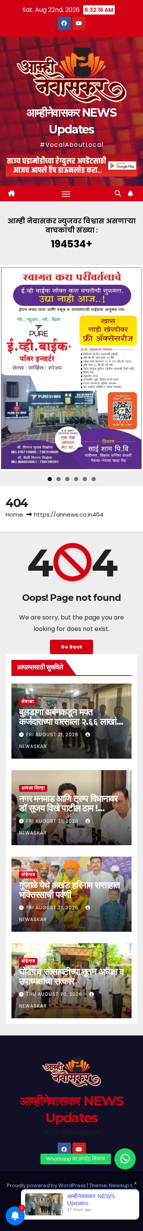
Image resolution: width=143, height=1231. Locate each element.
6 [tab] (94, 479)
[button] (118, 193)
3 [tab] (67, 479)
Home (14, 514)
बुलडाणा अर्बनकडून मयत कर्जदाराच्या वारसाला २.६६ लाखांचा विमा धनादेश (71, 721)
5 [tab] (85, 479)
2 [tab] (58, 479)
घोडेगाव (28, 875)
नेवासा (27, 702)
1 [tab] (50, 479)
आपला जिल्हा (33, 788)
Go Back (71, 647)
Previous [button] (9, 368)
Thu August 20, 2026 (55, 994)
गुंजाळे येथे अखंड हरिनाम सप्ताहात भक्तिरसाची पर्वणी (69, 890)
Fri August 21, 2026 (53, 734)
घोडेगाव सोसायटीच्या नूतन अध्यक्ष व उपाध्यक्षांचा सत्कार (71, 976)
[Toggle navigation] (66, 193)
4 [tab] (76, 479)
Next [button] (134, 368)
